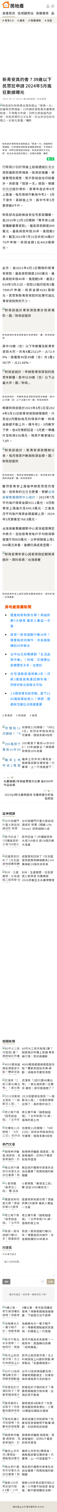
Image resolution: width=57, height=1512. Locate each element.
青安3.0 (9, 20)
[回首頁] (13, 4)
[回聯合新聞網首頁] (6, 4)
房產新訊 (8, 13)
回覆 (50, 1281)
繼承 (22, 20)
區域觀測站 (26, 13)
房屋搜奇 (42, 13)
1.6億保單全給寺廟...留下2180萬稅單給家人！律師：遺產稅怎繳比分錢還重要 (30, 698)
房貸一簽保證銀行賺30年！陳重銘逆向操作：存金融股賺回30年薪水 (30, 640)
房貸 (34, 715)
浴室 (49, 20)
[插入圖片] (42, 1281)
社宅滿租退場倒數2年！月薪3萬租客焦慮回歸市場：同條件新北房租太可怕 (30, 679)
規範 (6, 1281)
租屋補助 (36, 20)
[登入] (48, 6)
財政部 (22, 715)
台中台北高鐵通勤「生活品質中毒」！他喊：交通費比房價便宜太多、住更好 (30, 659)
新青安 (8, 715)
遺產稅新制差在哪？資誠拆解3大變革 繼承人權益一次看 (30, 620)
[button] (53, 6)
